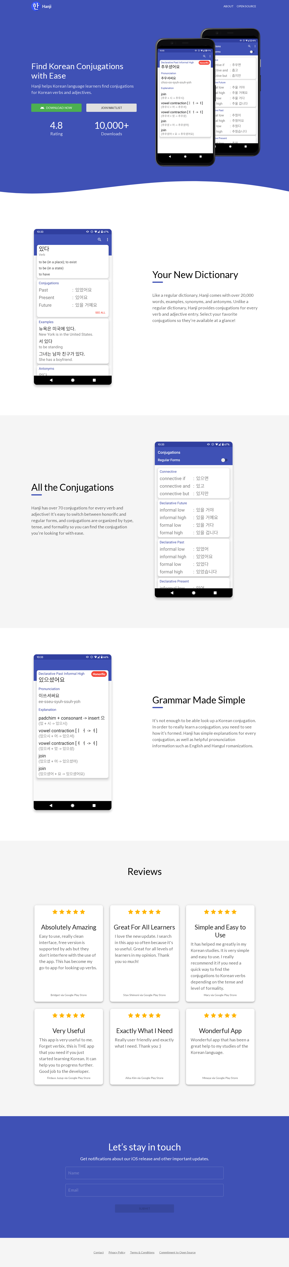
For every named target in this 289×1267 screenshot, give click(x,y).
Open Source (246, 6)
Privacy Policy (117, 1252)
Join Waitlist (111, 107)
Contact (99, 1252)
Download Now (59, 107)
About (229, 6)
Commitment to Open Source (177, 1252)
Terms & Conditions (142, 1252)
